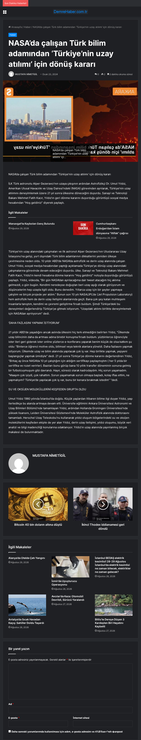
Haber (27, 27)
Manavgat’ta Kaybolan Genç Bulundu (32, 223)
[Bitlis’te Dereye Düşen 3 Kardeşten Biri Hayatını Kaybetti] (114, 605)
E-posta (13, 717)
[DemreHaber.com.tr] (70, 11)
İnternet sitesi (81, 717)
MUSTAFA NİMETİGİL (26, 74)
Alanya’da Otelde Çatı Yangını (26, 557)
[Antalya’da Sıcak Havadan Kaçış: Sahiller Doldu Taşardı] (27, 605)
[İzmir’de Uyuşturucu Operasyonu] (70, 566)
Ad (11, 704)
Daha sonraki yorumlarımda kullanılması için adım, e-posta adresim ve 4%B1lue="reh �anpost (67, 731)
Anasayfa (16, 27)
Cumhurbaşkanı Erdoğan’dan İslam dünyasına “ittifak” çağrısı (112, 228)
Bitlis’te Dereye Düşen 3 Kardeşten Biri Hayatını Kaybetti (109, 623)
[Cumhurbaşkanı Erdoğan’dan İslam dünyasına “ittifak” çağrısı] (83, 228)
